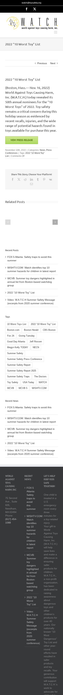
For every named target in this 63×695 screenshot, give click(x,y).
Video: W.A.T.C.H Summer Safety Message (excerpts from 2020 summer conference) (32, 627)
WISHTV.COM (39, 388)
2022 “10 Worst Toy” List (20, 292)
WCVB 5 (23, 388)
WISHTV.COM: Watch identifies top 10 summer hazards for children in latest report (32, 532)
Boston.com (13, 330)
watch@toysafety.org (31, 3)
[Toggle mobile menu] (56, 32)
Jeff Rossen (36, 341)
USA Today (28, 382)
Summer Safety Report (18, 365)
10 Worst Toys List (16, 324)
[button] (7, 222)
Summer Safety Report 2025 (21, 371)
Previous (42, 63)
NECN (36, 347)
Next (52, 63)
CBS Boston (49, 330)
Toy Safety (12, 382)
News (42, 150)
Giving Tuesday (27, 336)
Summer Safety (15, 353)
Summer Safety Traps (18, 376)
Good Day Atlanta (16, 341)
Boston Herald (31, 330)
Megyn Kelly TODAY (17, 347)
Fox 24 (10, 336)
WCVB (10, 388)
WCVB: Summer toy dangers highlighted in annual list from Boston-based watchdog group (31, 282)
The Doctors (40, 376)
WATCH (43, 382)
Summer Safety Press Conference (24, 359)
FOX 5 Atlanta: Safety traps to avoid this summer (31, 498)
